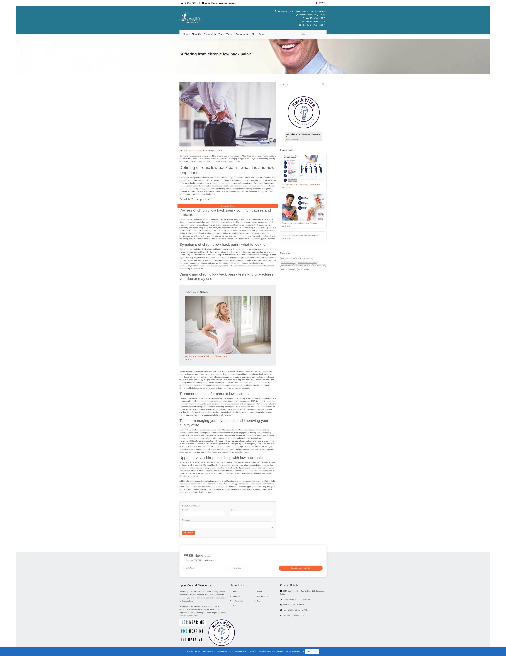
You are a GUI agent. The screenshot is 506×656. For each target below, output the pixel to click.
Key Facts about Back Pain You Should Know (206, 356)
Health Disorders (288, 258)
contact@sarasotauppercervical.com (220, 3)
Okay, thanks (312, 651)
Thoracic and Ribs (303, 265)
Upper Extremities (288, 262)
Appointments (242, 34)
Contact (262, 34)
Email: (232, 510)
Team (221, 34)
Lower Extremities (305, 258)
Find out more (298, 651)
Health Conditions (288, 269)
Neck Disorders (287, 265)
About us (196, 34)
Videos (229, 34)
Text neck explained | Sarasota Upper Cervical (301, 184)
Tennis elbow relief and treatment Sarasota (299, 223)
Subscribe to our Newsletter (301, 568)
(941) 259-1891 (191, 3)
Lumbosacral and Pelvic (198, 150)
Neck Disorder (303, 269)
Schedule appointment (228, 206)
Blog (254, 34)
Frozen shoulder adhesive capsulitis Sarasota (301, 236)
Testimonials (210, 34)
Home (186, 34)
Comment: (186, 520)
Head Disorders (319, 265)
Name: (185, 510)
